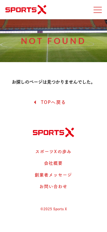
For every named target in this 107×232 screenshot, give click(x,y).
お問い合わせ (54, 186)
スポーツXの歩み (53, 152)
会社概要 (53, 163)
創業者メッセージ (53, 175)
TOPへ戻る (53, 102)
